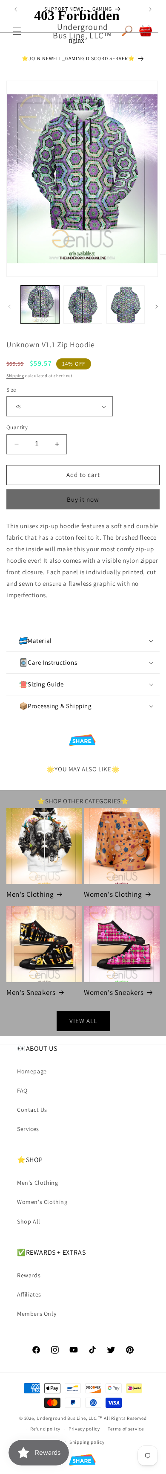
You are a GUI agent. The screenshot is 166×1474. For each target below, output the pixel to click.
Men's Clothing (30, 894)
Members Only (36, 1313)
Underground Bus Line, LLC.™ (70, 1418)
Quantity (17, 427)
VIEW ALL (83, 1021)
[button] (83, 640)
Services (28, 1129)
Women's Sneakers (114, 992)
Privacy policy (84, 1429)
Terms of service (125, 1429)
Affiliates (29, 1294)
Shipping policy (87, 1442)
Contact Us (32, 1109)
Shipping (15, 375)
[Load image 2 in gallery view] (82, 304)
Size (11, 389)
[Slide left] (9, 306)
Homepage (32, 1071)
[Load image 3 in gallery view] (125, 304)
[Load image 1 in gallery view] (40, 304)
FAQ (22, 1090)
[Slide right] (156, 306)
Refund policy (45, 1429)
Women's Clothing (113, 894)
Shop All (28, 1221)
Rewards (28, 1275)
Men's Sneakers (30, 992)
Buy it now (83, 499)
